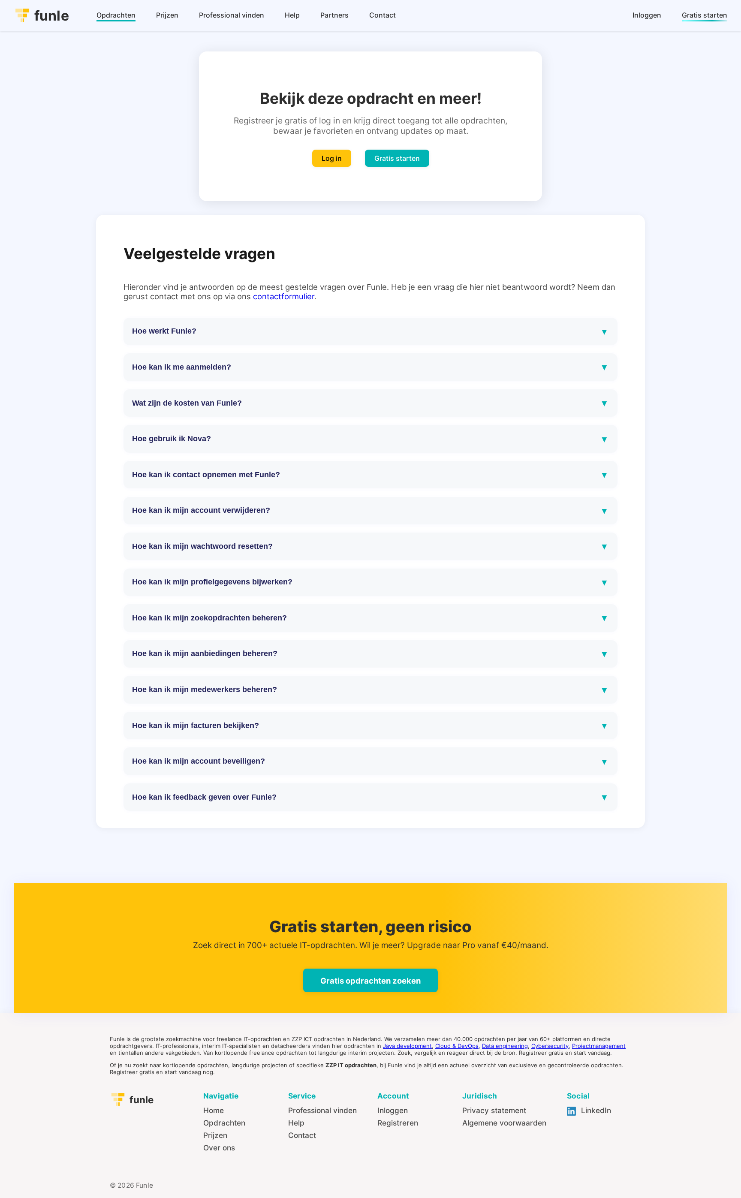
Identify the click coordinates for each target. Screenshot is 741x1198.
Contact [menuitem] (382, 15)
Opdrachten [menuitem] (116, 15)
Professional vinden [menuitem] (231, 15)
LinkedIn (595, 1110)
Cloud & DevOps (457, 1045)
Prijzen (215, 1135)
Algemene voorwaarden (504, 1122)
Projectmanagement (599, 1045)
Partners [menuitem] (334, 15)
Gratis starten (397, 158)
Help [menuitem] (292, 15)
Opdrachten (224, 1122)
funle (51, 15)
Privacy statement (494, 1110)
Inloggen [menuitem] (647, 15)
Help (296, 1122)
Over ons (219, 1147)
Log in (332, 158)
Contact (302, 1135)
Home (213, 1110)
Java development (407, 1045)
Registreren (397, 1122)
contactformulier (283, 296)
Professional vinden (322, 1110)
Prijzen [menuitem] (167, 15)
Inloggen (392, 1110)
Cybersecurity (550, 1045)
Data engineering (505, 1045)
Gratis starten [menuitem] (704, 15)
